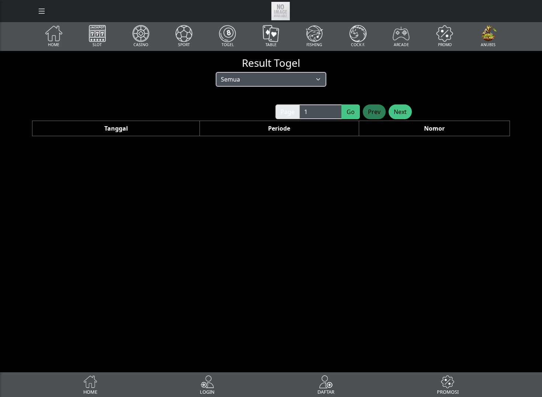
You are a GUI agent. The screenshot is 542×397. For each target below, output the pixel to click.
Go (351, 112)
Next (400, 112)
